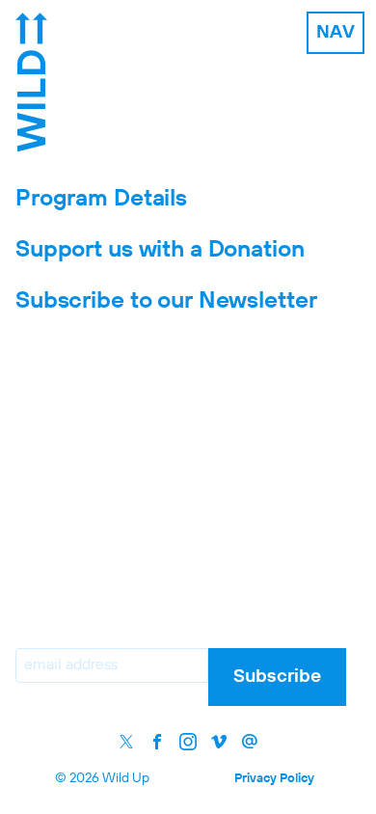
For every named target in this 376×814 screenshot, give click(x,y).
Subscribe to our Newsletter (165, 300)
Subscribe (277, 676)
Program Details (101, 198)
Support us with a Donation (160, 249)
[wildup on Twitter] (126, 741)
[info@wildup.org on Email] (249, 741)
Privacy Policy (274, 779)
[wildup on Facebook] (157, 741)
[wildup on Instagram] (188, 741)
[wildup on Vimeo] (218, 741)
